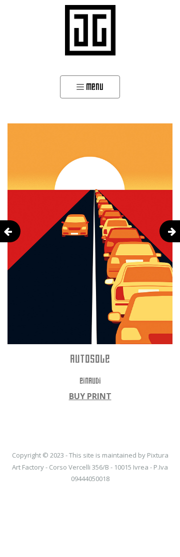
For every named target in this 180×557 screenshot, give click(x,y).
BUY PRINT (90, 396)
